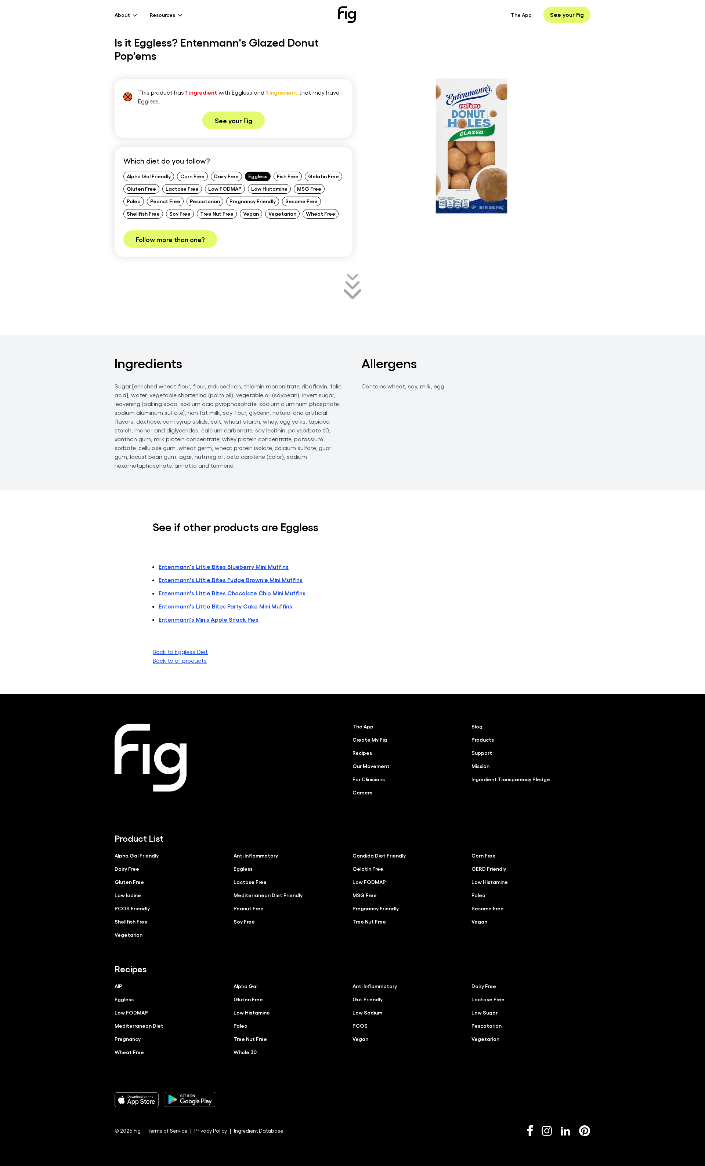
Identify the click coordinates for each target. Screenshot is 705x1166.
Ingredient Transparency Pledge (510, 779)
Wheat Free (320, 213)
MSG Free (309, 188)
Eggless (257, 176)
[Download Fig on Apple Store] (137, 1099)
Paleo (134, 201)
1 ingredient (201, 92)
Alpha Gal (245, 985)
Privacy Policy (210, 1130)
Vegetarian (282, 213)
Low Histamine (269, 188)
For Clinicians (368, 779)
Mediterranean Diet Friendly (268, 895)
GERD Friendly (488, 868)
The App (521, 15)
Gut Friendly (367, 999)
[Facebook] (530, 1130)
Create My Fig (369, 739)
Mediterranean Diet (139, 1025)
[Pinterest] (584, 1130)
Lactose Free (182, 188)
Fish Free (288, 176)
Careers (362, 792)
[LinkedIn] (565, 1131)
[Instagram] (547, 1131)
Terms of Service (167, 1130)
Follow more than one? (170, 239)
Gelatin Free (323, 176)
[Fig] (347, 14)
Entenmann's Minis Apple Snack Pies (208, 619)
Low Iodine (128, 895)
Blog (476, 726)
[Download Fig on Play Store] (189, 1099)
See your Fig (567, 14)
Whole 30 (245, 1051)
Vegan (251, 213)
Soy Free (180, 213)
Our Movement (371, 765)
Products (482, 739)
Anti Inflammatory (256, 855)
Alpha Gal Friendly (149, 176)
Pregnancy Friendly (252, 201)
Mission (480, 765)
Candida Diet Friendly (379, 855)
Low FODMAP (225, 188)
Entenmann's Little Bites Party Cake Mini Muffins (225, 606)
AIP (118, 985)
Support (481, 752)
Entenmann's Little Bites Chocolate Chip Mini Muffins (232, 592)
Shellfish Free (143, 213)
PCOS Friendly (132, 908)
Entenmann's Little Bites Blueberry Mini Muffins (224, 566)
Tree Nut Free (217, 213)
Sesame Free (301, 201)
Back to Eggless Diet (180, 651)
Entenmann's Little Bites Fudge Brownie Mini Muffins (231, 579)
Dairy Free (226, 176)
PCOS (360, 1025)
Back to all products (180, 660)
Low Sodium (367, 1012)
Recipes (362, 752)
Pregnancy (128, 1038)
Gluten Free (141, 188)
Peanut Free (165, 201)
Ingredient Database (258, 1130)
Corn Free (192, 176)
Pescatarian (205, 201)
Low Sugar (484, 1012)
